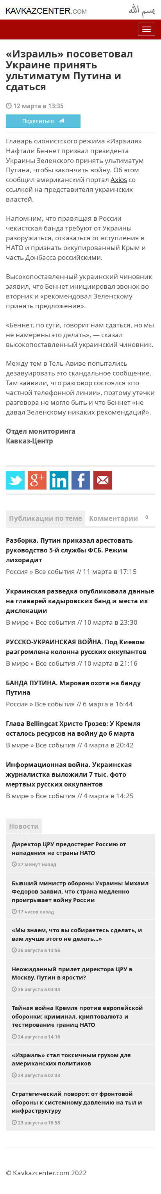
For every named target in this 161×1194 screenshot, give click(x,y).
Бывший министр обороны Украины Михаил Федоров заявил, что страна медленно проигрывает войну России (80, 897)
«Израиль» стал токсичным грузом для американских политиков (71, 1064)
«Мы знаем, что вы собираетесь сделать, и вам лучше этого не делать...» (77, 939)
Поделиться (40, 121)
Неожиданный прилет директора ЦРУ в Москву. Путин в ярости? (72, 978)
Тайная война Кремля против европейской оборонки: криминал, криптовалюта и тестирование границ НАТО (77, 1022)
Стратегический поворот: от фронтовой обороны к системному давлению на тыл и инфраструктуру (77, 1108)
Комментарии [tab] (118, 518)
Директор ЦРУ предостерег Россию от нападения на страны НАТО (69, 853)
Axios (119, 179)
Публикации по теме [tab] (45, 518)
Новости (24, 826)
